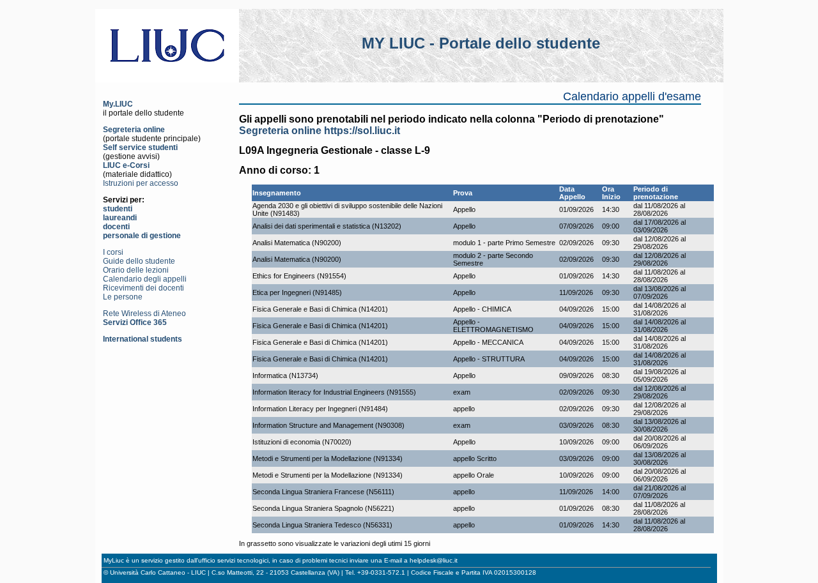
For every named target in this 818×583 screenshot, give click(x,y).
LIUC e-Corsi (126, 165)
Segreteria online (134, 129)
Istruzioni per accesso (140, 183)
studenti (117, 208)
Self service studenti (140, 147)
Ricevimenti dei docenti (143, 288)
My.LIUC (118, 104)
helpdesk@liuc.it (434, 560)
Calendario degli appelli (145, 279)
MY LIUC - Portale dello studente (481, 43)
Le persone (123, 296)
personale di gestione (142, 235)
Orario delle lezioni (136, 270)
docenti (116, 226)
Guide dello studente (139, 261)
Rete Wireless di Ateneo (144, 313)
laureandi (120, 217)
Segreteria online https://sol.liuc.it (319, 130)
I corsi (113, 252)
